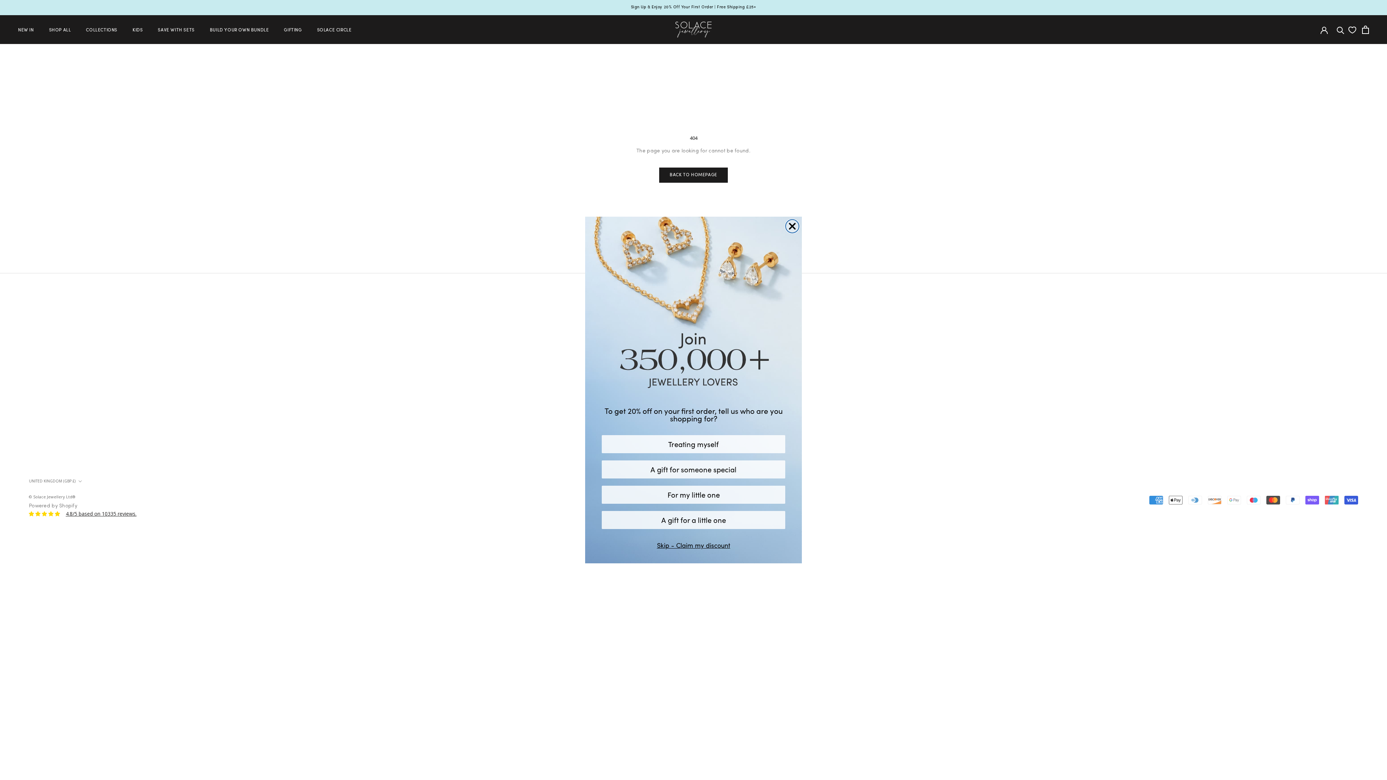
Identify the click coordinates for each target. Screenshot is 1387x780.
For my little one (693, 494)
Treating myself (693, 444)
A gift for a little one (693, 520)
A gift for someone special (693, 469)
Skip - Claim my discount (693, 545)
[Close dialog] (792, 226)
